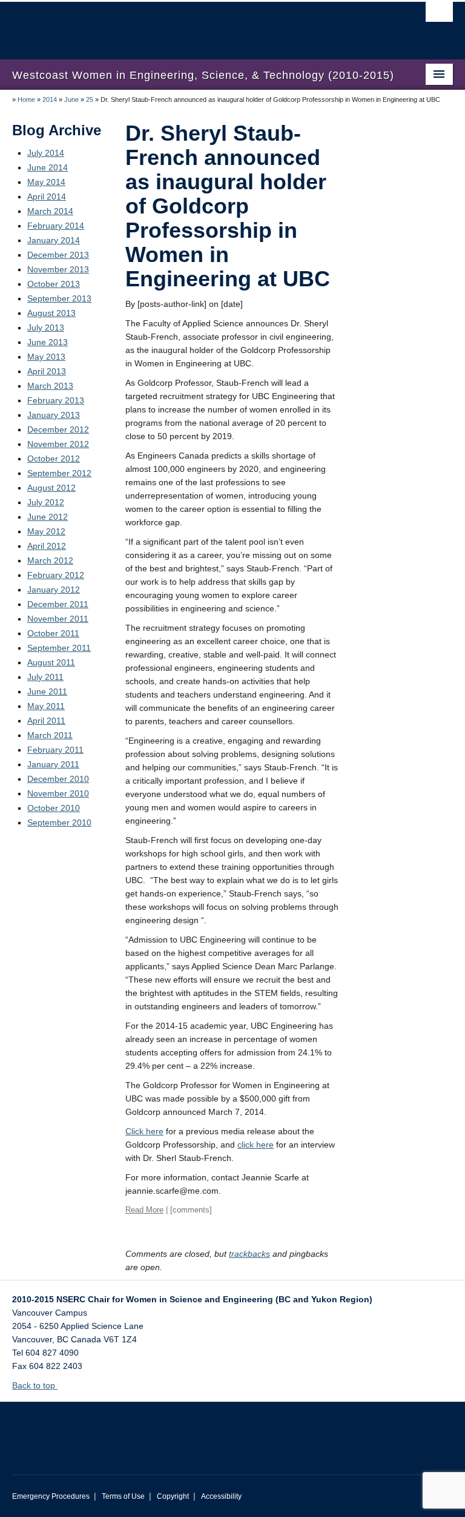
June (71, 99)
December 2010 (58, 779)
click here (255, 1144)
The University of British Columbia (199, 25)
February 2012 (55, 575)
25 (89, 99)
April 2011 (46, 720)
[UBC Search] (439, 15)
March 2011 (50, 735)
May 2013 (46, 357)
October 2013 (53, 284)
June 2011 (47, 691)
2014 (49, 99)
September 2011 (59, 648)
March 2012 (50, 560)
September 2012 (59, 473)
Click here (144, 1131)
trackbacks (249, 1254)
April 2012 (46, 546)
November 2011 (57, 619)
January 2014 (53, 240)
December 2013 (58, 255)
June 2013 (47, 342)
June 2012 (47, 517)
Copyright (173, 1496)
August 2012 (51, 488)
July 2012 (45, 502)
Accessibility (221, 1496)
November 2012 (58, 444)
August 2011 (51, 662)
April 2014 (46, 196)
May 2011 (46, 706)
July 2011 (45, 677)
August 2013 (51, 313)
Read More (144, 1209)
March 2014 (50, 211)
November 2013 (58, 269)
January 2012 (53, 589)
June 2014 (47, 167)
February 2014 (55, 225)
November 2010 (58, 793)
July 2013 (45, 327)
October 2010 (53, 808)
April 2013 (46, 371)
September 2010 (59, 822)
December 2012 (58, 429)
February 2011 (55, 750)
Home (26, 99)
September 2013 (59, 298)
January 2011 (53, 764)
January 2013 (53, 415)
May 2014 (46, 182)
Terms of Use (123, 1496)
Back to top (35, 1385)
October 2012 (53, 458)
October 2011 (53, 633)
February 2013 (55, 400)
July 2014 (45, 153)
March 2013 (50, 386)
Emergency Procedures (51, 1496)
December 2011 (57, 604)
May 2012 (46, 531)
